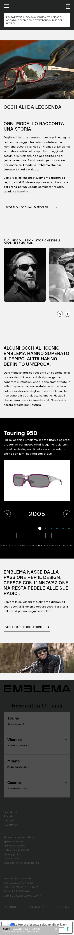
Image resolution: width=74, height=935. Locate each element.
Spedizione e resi (14, 841)
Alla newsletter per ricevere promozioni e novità (21, 930)
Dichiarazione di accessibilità (21, 862)
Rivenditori (10, 812)
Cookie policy (12, 858)
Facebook (11, 906)
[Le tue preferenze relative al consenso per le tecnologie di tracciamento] (67, 928)
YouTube (64, 906)
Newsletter (10, 824)
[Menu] (6, 6)
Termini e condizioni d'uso (19, 837)
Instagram (37, 906)
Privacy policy (12, 854)
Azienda (8, 816)
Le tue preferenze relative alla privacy (40, 924)
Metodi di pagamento (17, 849)
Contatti (9, 820)
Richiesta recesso (15, 845)
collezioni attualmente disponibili (42, 602)
